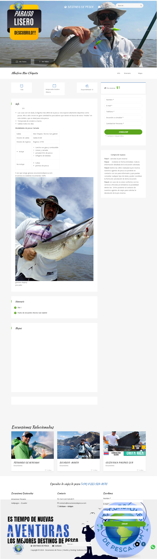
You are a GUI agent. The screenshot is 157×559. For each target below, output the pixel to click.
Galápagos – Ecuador (19, 503)
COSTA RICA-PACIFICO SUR (119, 462)
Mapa (140, 73)
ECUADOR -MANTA (69, 462)
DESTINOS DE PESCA (80, 7)
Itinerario (127, 73)
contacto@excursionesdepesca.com (72, 503)
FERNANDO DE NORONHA (26, 462)
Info (118, 73)
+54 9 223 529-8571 (66, 499)
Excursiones (18, 465)
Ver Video (45, 61)
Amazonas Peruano (18, 499)
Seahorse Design (83, 550)
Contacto (106, 7)
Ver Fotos (22, 61)
